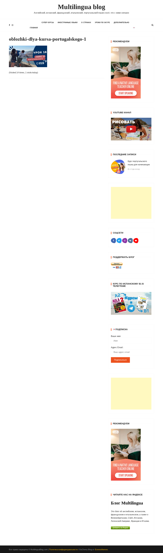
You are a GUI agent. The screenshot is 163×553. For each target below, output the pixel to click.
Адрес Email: (117, 347)
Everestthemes (101, 549)
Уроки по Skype (102, 22)
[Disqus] (56, 115)
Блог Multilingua (127, 503)
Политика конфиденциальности (63, 549)
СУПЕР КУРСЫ (48, 22)
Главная (34, 28)
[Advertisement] (131, 203)
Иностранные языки (68, 22)
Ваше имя (116, 336)
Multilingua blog (81, 6)
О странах (86, 22)
